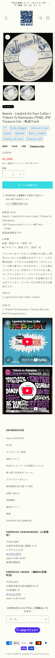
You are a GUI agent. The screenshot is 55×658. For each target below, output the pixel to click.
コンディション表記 (16, 451)
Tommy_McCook (13, 138)
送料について (13, 458)
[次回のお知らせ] (49, 4)
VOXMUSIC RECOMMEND (19, 520)
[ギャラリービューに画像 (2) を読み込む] (27, 93)
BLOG (9, 444)
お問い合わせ (13, 493)
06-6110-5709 (13, 594)
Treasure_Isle (34, 138)
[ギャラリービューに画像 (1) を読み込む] (10, 93)
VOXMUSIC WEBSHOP (22, 654)
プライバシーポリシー (17, 479)
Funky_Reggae (18, 127)
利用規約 (10, 500)
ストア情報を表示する (17, 203)
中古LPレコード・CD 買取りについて (25, 465)
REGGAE (20, 133)
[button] (6, 18)
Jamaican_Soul (39, 127)
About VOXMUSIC (15, 438)
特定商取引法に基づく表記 (19, 486)
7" (5, 127)
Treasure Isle (37, 146)
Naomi (7, 133)
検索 (8, 513)
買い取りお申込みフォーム (19, 472)
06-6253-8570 (13, 554)
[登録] (45, 619)
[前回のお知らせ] (5, 4)
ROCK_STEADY (37, 133)
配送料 (10, 163)
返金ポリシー (13, 506)
